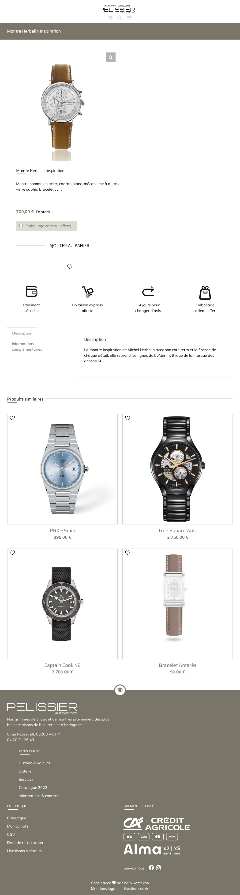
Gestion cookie (136, 888)
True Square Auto (177, 530)
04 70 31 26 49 (20, 739)
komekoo (141, 882)
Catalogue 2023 (33, 787)
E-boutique (16, 818)
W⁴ (126, 882)
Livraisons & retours (24, 850)
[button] (111, 57)
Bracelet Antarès (177, 665)
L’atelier (26, 771)
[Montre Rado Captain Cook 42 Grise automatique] (62, 604)
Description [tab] (22, 333)
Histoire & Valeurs (34, 763)
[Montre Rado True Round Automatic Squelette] (177, 469)
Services (26, 779)
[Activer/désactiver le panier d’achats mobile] (110, 17)
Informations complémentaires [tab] (27, 346)
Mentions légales (105, 888)
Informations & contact (38, 795)
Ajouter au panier (69, 245)
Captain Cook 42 (62, 665)
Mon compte (18, 826)
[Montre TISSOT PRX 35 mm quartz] (62, 469)
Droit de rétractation (25, 842)
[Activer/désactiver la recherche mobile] (119, 17)
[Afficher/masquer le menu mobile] (129, 17)
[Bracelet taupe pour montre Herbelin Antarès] (177, 604)
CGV (11, 834)
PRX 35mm (62, 530)
